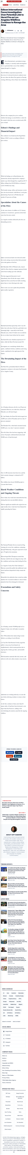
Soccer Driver (8, 1115)
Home (10, 4)
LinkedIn (19, 756)
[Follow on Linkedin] (21, 30)
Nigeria (20, 1004)
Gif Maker (8, 1096)
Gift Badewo (10, 30)
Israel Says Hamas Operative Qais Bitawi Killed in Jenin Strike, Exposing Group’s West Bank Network (17, 941)
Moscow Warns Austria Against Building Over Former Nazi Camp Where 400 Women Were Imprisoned (17, 885)
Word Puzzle (20, 1101)
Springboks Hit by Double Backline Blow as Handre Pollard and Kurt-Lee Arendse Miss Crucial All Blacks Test (17, 904)
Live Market (8, 1119)
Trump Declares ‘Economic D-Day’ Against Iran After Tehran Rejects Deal (17, 877)
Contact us (22, 4)
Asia (8, 993)
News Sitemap (16, 1021)
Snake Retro (8, 1105)
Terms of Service (6, 1082)
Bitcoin (5, 995)
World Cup (10, 1015)
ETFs (20, 998)
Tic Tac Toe (20, 1105)
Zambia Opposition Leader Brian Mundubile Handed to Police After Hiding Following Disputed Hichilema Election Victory (17, 950)
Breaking (5, 4)
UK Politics (9, 1012)
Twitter (19, 752)
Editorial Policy (6, 1065)
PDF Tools (8, 1093)
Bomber (8, 1108)
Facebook (10, 752)
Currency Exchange (20, 1125)
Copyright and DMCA (7, 1063)
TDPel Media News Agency (14, 1)
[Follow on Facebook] (18, 30)
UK (4, 1012)
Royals (18, 1007)
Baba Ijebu (21, 993)
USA (4, 1015)
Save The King (8, 1112)
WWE (16, 1015)
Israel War (5, 1004)
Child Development (8, 1125)
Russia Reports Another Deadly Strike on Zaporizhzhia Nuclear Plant (17, 892)
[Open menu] (2, 1)
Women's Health (20, 1119)
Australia (13, 993)
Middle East (13, 1004)
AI (3, 993)
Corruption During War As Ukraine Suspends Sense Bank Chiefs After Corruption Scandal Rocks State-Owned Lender (16, 870)
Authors (4, 1058)
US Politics (17, 1012)
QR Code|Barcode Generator (20, 1097)
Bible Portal (20, 1115)
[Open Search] (26, 1)
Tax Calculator (20, 1122)
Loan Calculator (7, 1122)
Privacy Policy (5, 1077)
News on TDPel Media (7, 1075)
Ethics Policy (5, 1068)
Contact (4, 1060)
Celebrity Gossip (19, 995)
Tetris (20, 1112)
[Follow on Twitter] (15, 30)
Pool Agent (11, 1007)
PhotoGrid (8, 1101)
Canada (11, 995)
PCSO (4, 1007)
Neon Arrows (20, 1108)
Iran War (19, 1001)
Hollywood (11, 1001)
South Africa (18, 1010)
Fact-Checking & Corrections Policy (11, 1070)
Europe (5, 1001)
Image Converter (20, 1093)
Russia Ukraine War (8, 1010)
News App (4, 1072)
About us (4, 1055)
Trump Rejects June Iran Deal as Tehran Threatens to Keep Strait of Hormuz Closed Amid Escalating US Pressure (17, 959)
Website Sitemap (6, 1021)
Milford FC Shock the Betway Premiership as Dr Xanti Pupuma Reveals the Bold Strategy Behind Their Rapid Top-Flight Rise (16, 922)
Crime (4, 998)
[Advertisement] (14, 88)
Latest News (16, 4)
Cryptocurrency (12, 998)
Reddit (10, 756)
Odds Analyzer (8, 1129)
